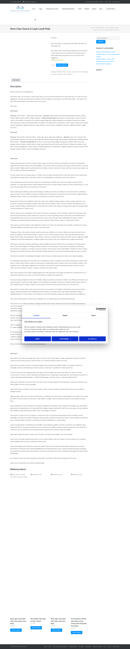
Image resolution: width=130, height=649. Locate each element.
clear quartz (54, 74)
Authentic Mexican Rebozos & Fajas (105, 52)
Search (101, 41)
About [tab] (93, 315)
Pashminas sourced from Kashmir (105, 61)
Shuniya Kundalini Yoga (20, 646)
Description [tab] (16, 80)
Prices (80, 9)
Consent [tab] (36, 315)
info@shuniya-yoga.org (30, 1)
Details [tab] (65, 315)
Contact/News (110, 9)
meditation (70, 74)
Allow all (92, 339)
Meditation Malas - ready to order (105, 59)
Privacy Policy (116, 1)
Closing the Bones (72, 646)
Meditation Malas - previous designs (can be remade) (71, 72)
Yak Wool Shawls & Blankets (103, 64)
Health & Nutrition (97, 646)
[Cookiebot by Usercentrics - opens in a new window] (97, 309)
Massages (81, 646)
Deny (38, 339)
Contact (109, 646)
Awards (94, 9)
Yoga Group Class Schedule (60, 646)
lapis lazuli (60, 74)
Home (92, 27)
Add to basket (62, 65)
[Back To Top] (125, 644)
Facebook (110, 2)
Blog (106, 1)
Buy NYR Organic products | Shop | (94, 1)
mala (65, 74)
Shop (100, 9)
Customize (63, 339)
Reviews (87, 9)
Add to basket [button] (16, 630)
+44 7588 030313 (16, 1)
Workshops (88, 646)
